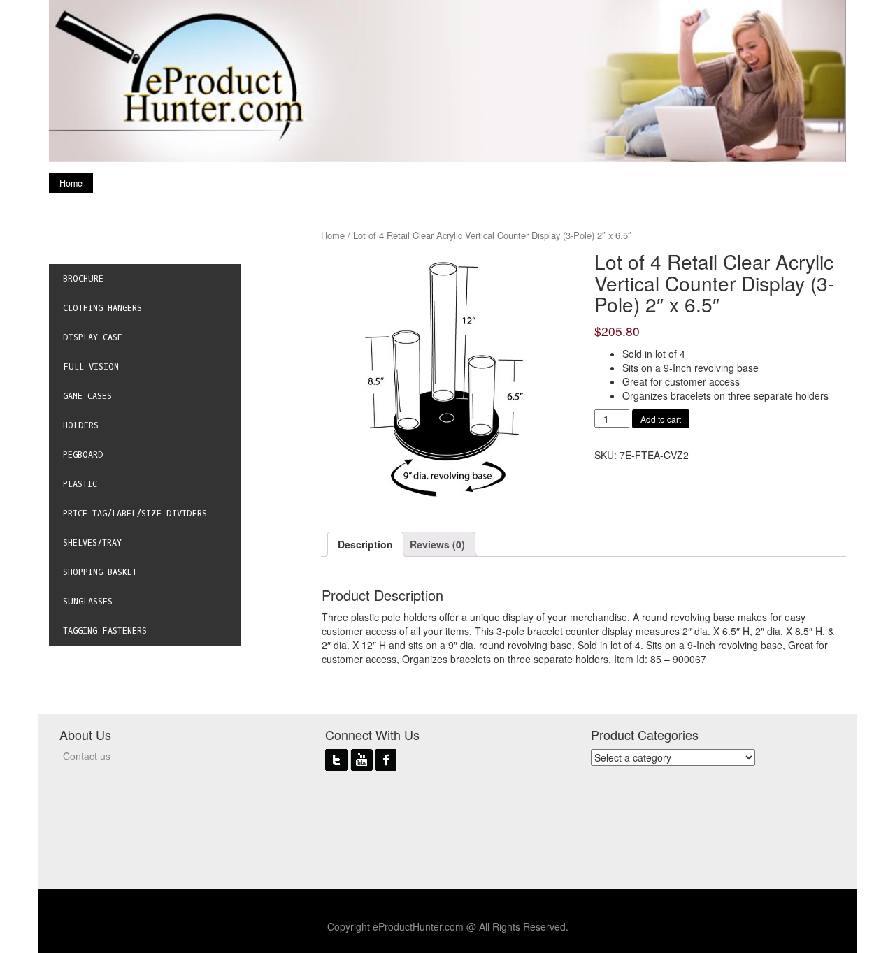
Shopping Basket (100, 572)
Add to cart (660, 419)
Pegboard (83, 454)
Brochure (83, 278)
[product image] (447, 376)
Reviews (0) (437, 544)
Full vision (91, 366)
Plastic (80, 484)
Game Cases (87, 396)
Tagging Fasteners (105, 630)
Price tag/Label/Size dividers (135, 513)
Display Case (92, 337)
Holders (81, 425)
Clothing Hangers (102, 308)
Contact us (86, 756)
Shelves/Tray (92, 542)
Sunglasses (88, 601)
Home (71, 183)
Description (365, 544)
